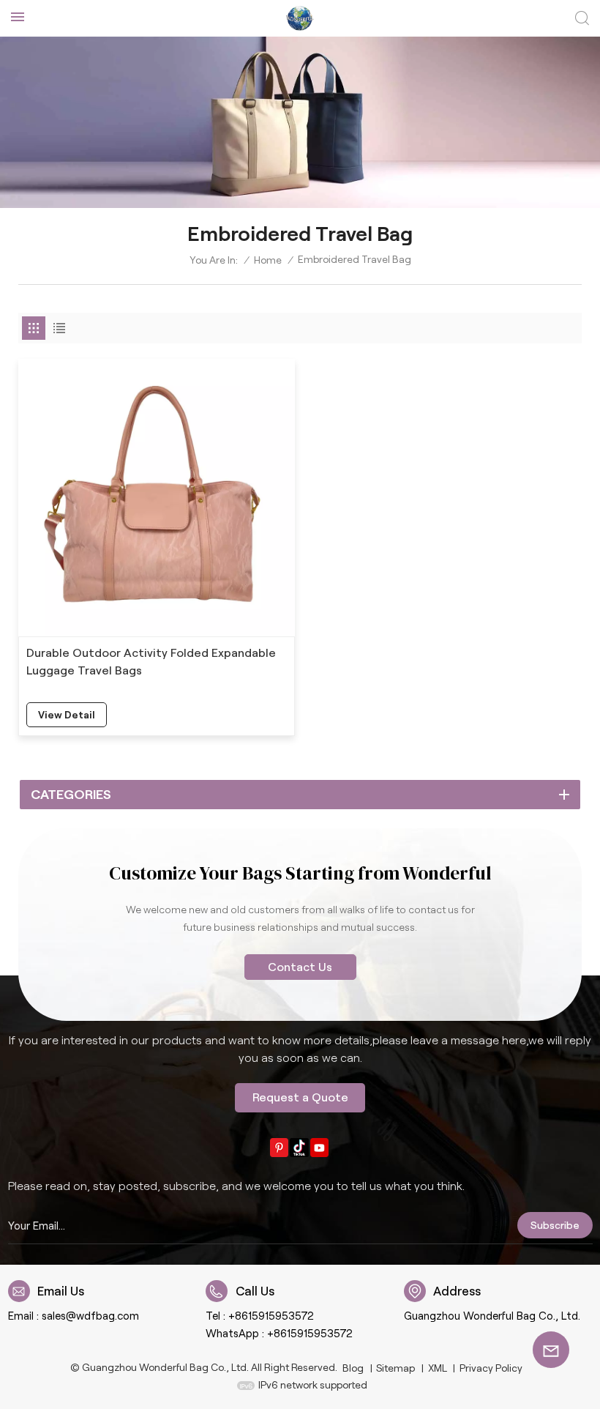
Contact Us (300, 967)
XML (437, 1368)
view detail (66, 715)
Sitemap (395, 1368)
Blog (353, 1368)
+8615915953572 (271, 1316)
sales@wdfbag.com (90, 1316)
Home (268, 260)
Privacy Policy (491, 1368)
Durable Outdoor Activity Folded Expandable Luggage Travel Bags (151, 662)
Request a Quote (300, 1097)
